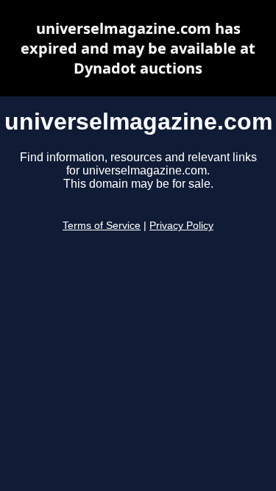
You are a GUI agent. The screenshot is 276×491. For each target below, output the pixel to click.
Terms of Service (102, 225)
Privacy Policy (181, 225)
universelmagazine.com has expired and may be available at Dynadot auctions (138, 48)
